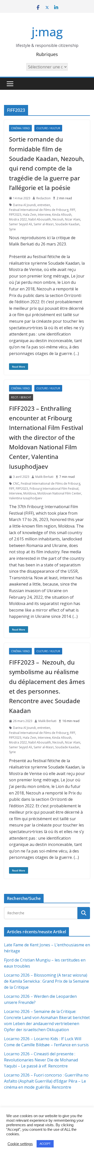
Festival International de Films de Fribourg (38, 210)
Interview (44, 214)
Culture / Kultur (48, 128)
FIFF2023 (15, 214)
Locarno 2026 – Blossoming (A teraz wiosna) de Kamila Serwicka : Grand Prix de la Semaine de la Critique (46, 981)
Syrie (12, 229)
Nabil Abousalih (39, 219)
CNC (16, 483)
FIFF (72, 210)
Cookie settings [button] (20, 1144)
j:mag (47, 31)
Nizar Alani (72, 219)
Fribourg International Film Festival (54, 488)
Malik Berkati (44, 477)
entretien (43, 205)
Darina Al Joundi (24, 205)
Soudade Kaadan (67, 224)
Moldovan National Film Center (59, 493)
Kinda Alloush (61, 214)
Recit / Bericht (21, 397)
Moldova (29, 493)
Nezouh (57, 219)
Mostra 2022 (18, 219)
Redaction (43, 198)
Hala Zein (29, 214)
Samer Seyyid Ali (20, 224)
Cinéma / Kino (20, 128)
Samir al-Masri (44, 224)
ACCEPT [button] (45, 1143)
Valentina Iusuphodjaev (25, 498)
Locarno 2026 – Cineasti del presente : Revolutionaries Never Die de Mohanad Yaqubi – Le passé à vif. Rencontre (41, 1060)
